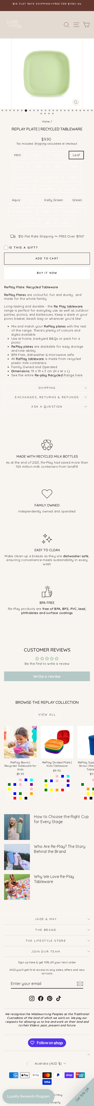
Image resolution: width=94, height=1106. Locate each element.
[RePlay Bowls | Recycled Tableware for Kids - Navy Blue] (15, 793)
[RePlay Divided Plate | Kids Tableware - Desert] (57, 785)
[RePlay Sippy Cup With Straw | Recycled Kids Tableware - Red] (85, 798)
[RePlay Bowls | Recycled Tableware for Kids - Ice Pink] (20, 784)
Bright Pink (50, 177)
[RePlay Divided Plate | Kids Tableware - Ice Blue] (51, 781)
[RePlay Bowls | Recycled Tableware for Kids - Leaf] (15, 789)
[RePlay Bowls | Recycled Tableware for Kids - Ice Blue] (15, 784)
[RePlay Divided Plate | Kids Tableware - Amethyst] (62, 785)
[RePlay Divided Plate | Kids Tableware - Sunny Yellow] (46, 785)
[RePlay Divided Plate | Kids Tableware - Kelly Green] (46, 781)
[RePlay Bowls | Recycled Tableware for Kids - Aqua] (31, 780)
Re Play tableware (68, 306)
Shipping (40, 143)
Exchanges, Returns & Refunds (47, 397)
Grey (74, 166)
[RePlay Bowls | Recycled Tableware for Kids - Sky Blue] (26, 780)
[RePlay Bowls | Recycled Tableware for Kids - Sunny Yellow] (9, 789)
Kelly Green (53, 200)
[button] (79, 1091)
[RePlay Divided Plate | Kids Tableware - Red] (62, 790)
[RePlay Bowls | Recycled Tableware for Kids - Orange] (31, 793)
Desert (38, 166)
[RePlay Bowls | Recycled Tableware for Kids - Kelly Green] (9, 784)
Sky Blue (72, 189)
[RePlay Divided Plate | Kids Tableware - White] (68, 790)
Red (48, 222)
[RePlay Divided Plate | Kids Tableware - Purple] (68, 781)
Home (46, 121)
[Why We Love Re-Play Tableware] (17, 887)
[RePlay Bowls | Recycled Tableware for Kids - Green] (20, 793)
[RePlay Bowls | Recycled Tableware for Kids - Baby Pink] (31, 789)
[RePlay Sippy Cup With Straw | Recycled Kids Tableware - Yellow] (88, 793)
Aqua (16, 200)
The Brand (45, 930)
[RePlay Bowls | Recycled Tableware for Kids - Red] (15, 798)
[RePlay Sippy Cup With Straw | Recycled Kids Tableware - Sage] (88, 780)
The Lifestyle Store (46, 940)
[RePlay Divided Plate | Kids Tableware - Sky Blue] (62, 776)
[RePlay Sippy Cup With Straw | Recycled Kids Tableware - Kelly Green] (82, 784)
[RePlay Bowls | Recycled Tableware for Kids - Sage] (26, 784)
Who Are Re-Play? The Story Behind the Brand (59, 849)
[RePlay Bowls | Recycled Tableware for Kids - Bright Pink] (20, 780)
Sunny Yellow (71, 211)
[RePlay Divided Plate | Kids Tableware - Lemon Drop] (57, 794)
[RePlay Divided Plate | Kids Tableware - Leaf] (51, 785)
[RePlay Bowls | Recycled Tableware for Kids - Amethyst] (9, 793)
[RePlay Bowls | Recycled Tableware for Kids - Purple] (31, 784)
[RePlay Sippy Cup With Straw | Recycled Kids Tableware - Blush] (88, 784)
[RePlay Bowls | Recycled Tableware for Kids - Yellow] (20, 798)
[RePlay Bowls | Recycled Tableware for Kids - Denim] (15, 780)
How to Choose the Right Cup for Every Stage (61, 819)
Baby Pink (24, 177)
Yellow (47, 211)
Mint (17, 155)
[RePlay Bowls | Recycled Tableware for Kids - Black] (26, 798)
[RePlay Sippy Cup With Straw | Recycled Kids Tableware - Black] (91, 798)
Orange (29, 222)
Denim (65, 222)
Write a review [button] (47, 676)
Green (77, 200)
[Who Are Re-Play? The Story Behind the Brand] (17, 857)
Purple (72, 177)
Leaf (76, 155)
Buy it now (47, 273)
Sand (20, 166)
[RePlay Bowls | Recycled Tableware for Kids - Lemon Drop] (26, 793)
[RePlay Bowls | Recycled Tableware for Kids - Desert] (26, 789)
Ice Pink (58, 155)
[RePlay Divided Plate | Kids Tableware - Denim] (51, 776)
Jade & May (46, 919)
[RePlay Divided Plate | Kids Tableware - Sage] (62, 781)
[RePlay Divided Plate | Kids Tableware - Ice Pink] (57, 781)
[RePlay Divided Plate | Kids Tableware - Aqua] (68, 776)
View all (47, 714)
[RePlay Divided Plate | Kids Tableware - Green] (46, 790)
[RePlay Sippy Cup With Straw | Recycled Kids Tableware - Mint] (82, 789)
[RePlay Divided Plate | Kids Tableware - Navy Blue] (68, 785)
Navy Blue (47, 189)
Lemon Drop (22, 211)
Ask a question (47, 406)
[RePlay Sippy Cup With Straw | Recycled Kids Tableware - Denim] (82, 780)
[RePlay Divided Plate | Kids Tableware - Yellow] (51, 790)
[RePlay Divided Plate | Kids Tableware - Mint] (46, 776)
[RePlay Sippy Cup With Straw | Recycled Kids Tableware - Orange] (88, 789)
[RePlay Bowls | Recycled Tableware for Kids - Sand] (20, 789)
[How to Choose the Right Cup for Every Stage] (17, 827)
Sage (57, 166)
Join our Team (45, 951)
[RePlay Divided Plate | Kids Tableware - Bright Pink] (57, 776)
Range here (59, 375)
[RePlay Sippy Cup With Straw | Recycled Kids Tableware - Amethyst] (82, 793)
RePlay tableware (30, 359)
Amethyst (22, 189)
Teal (32, 200)
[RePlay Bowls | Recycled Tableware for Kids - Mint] (9, 780)
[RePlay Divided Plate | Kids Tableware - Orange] (57, 790)
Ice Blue (36, 155)
